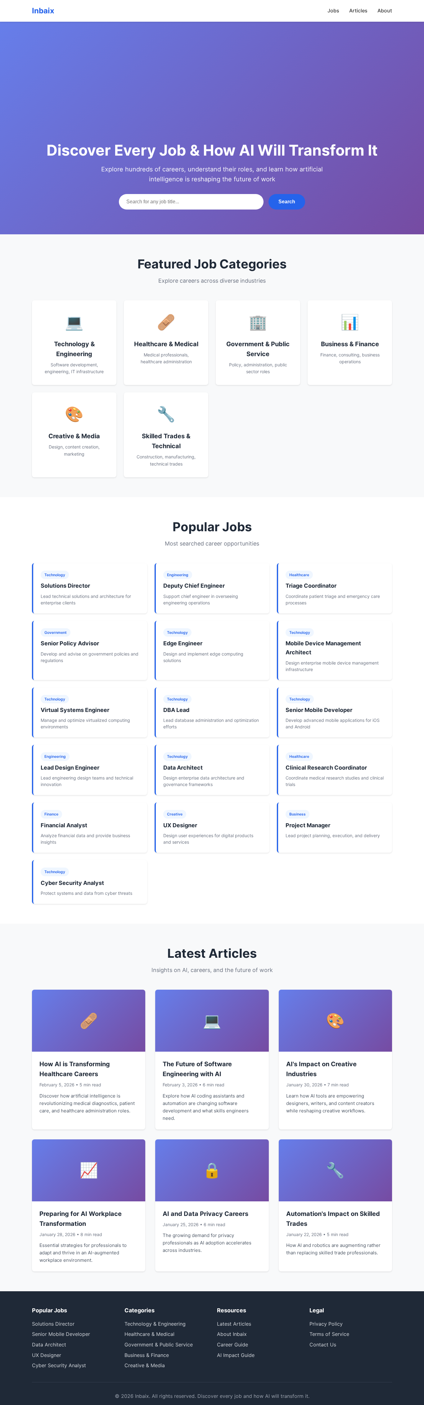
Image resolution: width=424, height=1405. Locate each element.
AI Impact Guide (236, 1355)
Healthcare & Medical (149, 1334)
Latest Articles (234, 1324)
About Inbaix (232, 1334)
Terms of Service (329, 1334)
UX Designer (46, 1355)
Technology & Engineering (155, 1324)
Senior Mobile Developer (61, 1334)
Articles (358, 10)
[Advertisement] (212, 93)
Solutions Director (53, 1324)
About (384, 10)
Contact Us (322, 1344)
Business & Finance (146, 1355)
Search (286, 201)
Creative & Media (144, 1365)
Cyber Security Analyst (59, 1365)
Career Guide (232, 1344)
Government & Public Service (158, 1344)
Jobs (333, 10)
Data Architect (49, 1344)
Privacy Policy (326, 1324)
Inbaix (43, 10)
